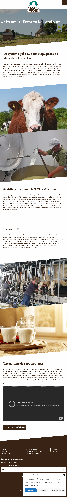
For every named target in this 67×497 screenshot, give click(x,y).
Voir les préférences (57, 490)
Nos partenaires (7, 453)
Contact (4, 451)
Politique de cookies (37, 494)
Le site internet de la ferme (15, 427)
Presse (4, 449)
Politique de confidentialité (49, 494)
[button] (64, 475)
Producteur (14, 462)
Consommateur (15, 465)
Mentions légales (31, 449)
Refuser (43, 490)
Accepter (31, 490)
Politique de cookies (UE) (34, 453)
